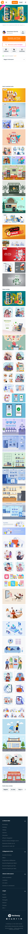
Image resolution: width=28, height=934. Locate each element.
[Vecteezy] (2, 2)
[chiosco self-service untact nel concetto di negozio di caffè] (9, 132)
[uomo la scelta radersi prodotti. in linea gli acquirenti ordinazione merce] (8, 648)
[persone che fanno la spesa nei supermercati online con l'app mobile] (13, 237)
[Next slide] (22, 930)
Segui (23, 33)
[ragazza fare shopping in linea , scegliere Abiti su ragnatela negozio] (8, 459)
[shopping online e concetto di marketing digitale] (6, 123)
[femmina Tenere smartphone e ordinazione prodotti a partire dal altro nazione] (8, 350)
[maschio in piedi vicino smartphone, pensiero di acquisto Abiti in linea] (18, 469)
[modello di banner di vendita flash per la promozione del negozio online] (13, 250)
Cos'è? (15, 56)
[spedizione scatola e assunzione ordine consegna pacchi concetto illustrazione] (8, 293)
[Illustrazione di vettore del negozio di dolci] (13, 223)
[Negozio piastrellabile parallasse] (5, 261)
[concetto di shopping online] (9, 179)
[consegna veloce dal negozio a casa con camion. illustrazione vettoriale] (10, 269)
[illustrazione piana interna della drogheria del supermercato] (13, 191)
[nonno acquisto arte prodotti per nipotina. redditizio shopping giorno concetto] (8, 449)
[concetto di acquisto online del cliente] (7, 159)
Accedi (20, 2)
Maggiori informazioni (9, 58)
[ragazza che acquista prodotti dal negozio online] (13, 336)
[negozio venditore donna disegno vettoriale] (20, 169)
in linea (13, 930)
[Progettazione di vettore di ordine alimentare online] (7, 305)
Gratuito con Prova (14, 38)
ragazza (6, 930)
